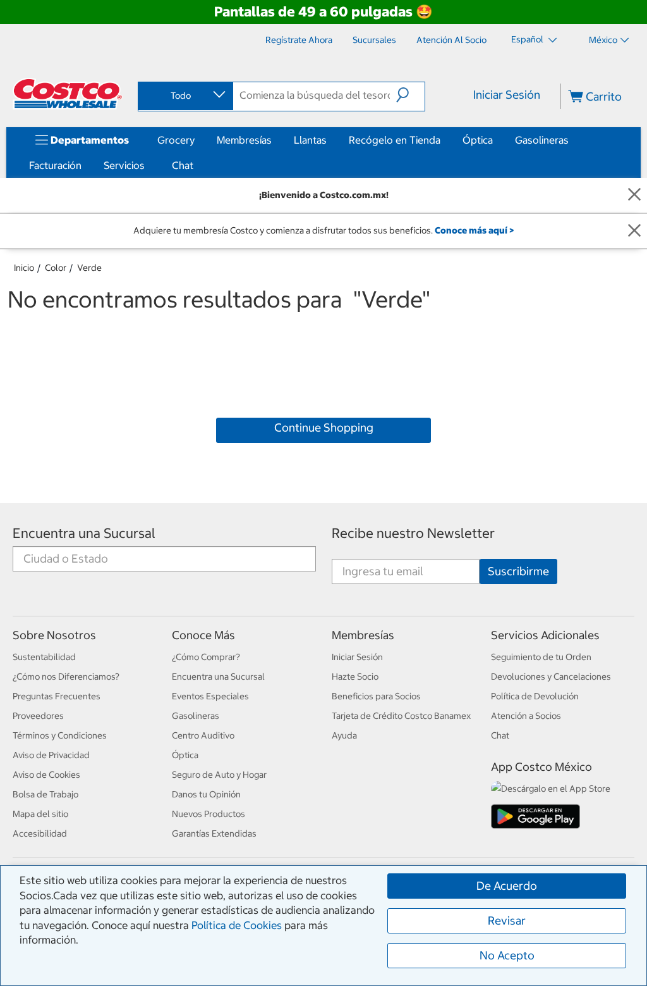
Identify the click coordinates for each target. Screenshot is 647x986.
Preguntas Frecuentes (56, 696)
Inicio (24, 267)
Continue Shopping (323, 427)
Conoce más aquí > (474, 230)
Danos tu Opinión (206, 794)
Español (528, 39)
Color (55, 267)
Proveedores (38, 715)
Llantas (310, 140)
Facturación (55, 165)
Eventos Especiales (210, 696)
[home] (68, 93)
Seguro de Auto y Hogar (219, 774)
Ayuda (344, 735)
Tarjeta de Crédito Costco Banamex (401, 715)
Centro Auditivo (203, 735)
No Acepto (507, 955)
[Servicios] (147, 165)
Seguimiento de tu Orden (541, 657)
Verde (89, 267)
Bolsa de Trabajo (45, 794)
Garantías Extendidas (214, 833)
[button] (410, 95)
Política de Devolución (535, 696)
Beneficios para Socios (376, 696)
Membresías (244, 140)
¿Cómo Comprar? (206, 657)
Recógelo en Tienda (394, 140)
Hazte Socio (355, 676)
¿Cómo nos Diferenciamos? (66, 676)
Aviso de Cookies (46, 774)
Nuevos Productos (208, 814)
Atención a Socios (526, 715)
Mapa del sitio (40, 814)
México (603, 40)
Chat (182, 165)
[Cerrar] (634, 195)
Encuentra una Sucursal (84, 533)
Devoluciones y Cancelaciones (551, 676)
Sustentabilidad (44, 657)
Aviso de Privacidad (51, 755)
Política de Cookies (236, 925)
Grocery (176, 140)
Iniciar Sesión (506, 94)
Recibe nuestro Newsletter (413, 533)
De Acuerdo (506, 885)
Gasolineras (542, 140)
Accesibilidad (40, 833)
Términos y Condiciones (60, 735)
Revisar (507, 920)
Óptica (478, 140)
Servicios (124, 165)
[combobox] (184, 96)
